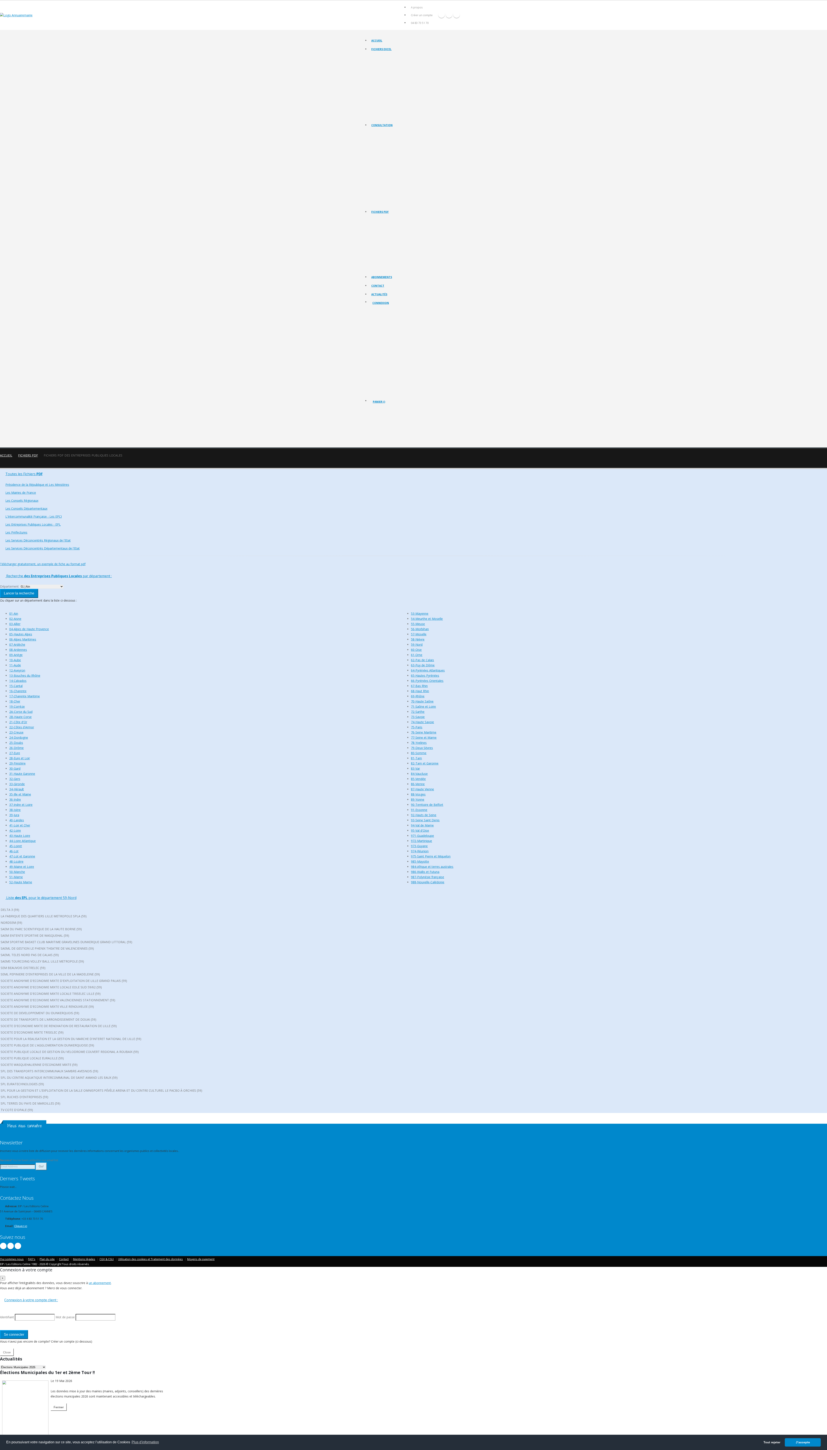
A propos (417, 7)
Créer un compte (422, 15)
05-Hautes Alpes (20, 634)
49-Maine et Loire (21, 867)
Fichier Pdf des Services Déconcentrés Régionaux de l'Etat (405, 262)
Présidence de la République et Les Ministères (37, 485)
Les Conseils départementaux (389, 159)
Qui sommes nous (12, 1259)
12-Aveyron (17, 670)
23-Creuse (16, 732)
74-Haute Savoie (422, 722)
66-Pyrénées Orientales (427, 681)
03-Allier (14, 624)
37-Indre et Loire (21, 805)
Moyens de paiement (201, 1259)
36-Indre (15, 799)
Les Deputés (379, 192)
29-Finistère (17, 763)
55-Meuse (418, 624)
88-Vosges (418, 794)
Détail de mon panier (391, 425)
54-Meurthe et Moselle (427, 619)
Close (7, 1352)
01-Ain (13, 613)
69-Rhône (417, 696)
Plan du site (47, 1259)
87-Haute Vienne (422, 789)
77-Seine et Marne (424, 737)
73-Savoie (418, 717)
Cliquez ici (20, 1226)
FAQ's (31, 1259)
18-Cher (14, 701)
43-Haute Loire (19, 836)
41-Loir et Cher (19, 825)
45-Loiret (15, 846)
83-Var (415, 768)
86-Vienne (418, 784)
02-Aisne (15, 619)
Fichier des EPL (380, 83)
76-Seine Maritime (423, 732)
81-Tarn (416, 758)
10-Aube (15, 660)
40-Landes (16, 820)
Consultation (382, 125)
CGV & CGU (106, 1259)
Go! (41, 1166)
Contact (377, 286)
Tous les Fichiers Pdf (384, 219)
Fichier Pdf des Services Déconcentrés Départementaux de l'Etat (409, 268)
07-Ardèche (17, 644)
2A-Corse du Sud (21, 712)
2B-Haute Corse (20, 717)
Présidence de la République (388, 138)
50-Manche (17, 872)
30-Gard (14, 768)
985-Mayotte (420, 861)
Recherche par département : (58, 576)
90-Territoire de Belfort (427, 805)
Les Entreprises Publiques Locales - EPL (394, 170)
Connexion (380, 303)
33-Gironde (17, 784)
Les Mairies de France (384, 149)
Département (9, 586)
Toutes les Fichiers (24, 474)
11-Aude (15, 665)
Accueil (376, 40)
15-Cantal (16, 686)
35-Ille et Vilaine (20, 794)
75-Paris (416, 727)
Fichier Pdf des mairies (385, 230)
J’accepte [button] (803, 1442)
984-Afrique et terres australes (432, 867)
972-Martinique (421, 841)
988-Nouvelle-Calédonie (427, 882)
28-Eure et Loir (19, 758)
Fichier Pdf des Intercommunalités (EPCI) (395, 246)
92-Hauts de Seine (423, 815)
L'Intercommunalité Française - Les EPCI (395, 165)
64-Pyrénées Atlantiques (428, 670)
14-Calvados (17, 681)
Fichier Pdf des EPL (383, 252)
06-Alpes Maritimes (22, 639)
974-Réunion (420, 851)
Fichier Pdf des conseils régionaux (392, 235)
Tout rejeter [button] (771, 1442)
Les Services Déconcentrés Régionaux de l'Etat (399, 181)
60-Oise (416, 650)
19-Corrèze (17, 706)
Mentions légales (84, 1259)
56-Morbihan (420, 629)
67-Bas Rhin (419, 686)
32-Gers (14, 779)
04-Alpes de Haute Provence (29, 629)
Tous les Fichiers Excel (385, 57)
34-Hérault (16, 789)
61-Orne (416, 655)
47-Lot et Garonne (22, 856)
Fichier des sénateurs (384, 110)
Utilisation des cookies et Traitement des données (150, 1259)
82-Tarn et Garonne (424, 763)
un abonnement (100, 1283)
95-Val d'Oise (420, 830)
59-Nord (417, 644)
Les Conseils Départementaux (26, 508)
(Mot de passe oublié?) (387, 336)
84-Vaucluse (419, 774)
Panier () (379, 402)
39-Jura (14, 815)
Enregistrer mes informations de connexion (388, 357)
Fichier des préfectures (385, 89)
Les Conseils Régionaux (385, 154)
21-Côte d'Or (18, 722)
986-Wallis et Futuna (425, 872)
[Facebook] (441, 14)
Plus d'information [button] (145, 1442)
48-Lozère (16, 861)
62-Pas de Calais (422, 660)
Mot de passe (384, 342)
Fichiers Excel (381, 49)
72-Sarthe (417, 712)
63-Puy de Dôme (423, 665)
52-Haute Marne (20, 882)
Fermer (59, 1407)
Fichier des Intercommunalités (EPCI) (393, 78)
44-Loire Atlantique (22, 841)
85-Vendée (418, 779)
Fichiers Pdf (28, 455)
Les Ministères (380, 143)
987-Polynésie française (427, 877)
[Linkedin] (456, 14)
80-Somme (418, 753)
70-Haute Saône (422, 701)
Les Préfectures (381, 176)
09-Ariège (16, 655)
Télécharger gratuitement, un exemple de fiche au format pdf (42, 564)
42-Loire (15, 830)
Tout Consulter (380, 133)
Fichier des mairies (383, 62)
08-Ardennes (18, 650)
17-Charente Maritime (24, 696)
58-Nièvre (417, 639)
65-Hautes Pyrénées (425, 675)
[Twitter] (449, 14)
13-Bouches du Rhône (24, 675)
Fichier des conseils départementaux (393, 73)
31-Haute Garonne (22, 774)
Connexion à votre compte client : (31, 1300)
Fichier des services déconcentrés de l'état (396, 94)
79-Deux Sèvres (422, 748)
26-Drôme (16, 748)
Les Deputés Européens (385, 202)
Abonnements (381, 277)
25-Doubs (16, 743)
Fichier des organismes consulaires (392, 100)
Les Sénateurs (380, 197)
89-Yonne (417, 799)
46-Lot (14, 851)
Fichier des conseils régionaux (389, 67)
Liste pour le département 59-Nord (40, 897)
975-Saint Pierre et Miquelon (431, 856)
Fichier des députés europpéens (391, 116)
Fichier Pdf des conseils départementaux (395, 241)
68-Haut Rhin (420, 691)
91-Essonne (419, 810)
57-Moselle (418, 634)
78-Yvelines (419, 743)
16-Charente (17, 691)
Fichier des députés (383, 105)
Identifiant (382, 326)
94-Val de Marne (422, 825)
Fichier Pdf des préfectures (387, 257)
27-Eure (14, 753)
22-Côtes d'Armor (21, 727)
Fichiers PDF (380, 212)
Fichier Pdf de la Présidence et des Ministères (398, 225)
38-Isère (15, 810)
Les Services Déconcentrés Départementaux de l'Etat (403, 186)
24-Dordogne (18, 737)
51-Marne (16, 877)
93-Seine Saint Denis (425, 820)
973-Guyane (419, 846)
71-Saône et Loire (423, 706)
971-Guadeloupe (422, 836)
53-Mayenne (419, 613)
